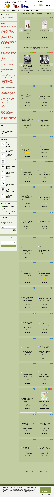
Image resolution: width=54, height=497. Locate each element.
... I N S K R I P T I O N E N (5, 130)
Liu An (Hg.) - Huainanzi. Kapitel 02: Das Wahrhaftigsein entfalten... (44, 352)
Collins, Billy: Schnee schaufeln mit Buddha (27, 377)
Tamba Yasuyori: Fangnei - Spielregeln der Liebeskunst (27, 150)
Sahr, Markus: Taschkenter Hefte (27, 301)
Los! (14, 230)
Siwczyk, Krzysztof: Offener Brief (44, 225)
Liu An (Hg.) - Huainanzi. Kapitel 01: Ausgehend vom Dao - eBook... (27, 99)
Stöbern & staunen (15, 10)
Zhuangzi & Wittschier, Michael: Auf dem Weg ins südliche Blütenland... (27, 175)
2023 (41, 471)
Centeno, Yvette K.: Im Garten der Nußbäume (27, 427)
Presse (20, 1)
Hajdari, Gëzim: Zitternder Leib (8, 209)
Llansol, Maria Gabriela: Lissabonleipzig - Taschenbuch (27, 225)
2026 (26, 471)
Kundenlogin (40, 1)
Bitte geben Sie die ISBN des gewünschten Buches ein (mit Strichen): (7, 223)
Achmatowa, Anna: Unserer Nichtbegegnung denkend (27, 402)
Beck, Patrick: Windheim (44, 199)
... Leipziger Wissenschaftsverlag (7, 131)
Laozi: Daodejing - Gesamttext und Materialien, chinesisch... (27, 124)
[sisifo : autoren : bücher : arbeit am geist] (16, 6)
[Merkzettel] (47, 5)
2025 (31, 471)
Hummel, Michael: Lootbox (27, 31)
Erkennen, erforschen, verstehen (30, 10)
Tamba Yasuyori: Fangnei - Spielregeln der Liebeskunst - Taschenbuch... (44, 453)
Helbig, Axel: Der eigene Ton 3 (44, 301)
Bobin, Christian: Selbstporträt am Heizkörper (44, 276)
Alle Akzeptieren (45, 488)
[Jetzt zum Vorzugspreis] (15, 203)
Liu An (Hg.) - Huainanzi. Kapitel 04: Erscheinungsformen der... (44, 377)
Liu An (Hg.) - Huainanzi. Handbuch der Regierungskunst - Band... (44, 402)
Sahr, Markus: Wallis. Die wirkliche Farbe (27, 326)
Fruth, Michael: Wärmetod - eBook (44, 175)
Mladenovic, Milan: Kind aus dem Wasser (27, 352)
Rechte (25, 1)
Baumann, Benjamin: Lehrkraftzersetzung (27, 66)
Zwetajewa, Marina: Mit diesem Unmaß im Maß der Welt (44, 427)
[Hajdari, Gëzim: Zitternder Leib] (8, 206)
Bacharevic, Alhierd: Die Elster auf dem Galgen (44, 124)
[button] (50, 5)
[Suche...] (41, 5)
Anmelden (8, 245)
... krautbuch (3, 128)
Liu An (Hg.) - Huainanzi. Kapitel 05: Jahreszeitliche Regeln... (27, 200)
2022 (45, 471)
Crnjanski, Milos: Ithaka (44, 326)
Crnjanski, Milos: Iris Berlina (27, 251)
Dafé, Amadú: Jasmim (44, 149)
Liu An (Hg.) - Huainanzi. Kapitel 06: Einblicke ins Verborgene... (27, 453)
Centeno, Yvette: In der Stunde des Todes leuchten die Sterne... (44, 31)
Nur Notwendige (45, 491)
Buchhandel (14, 2)
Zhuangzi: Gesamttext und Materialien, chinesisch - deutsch (44, 251)
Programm (6, 10)
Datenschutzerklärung (28, 492)
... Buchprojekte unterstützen (6, 134)
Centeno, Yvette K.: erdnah (44, 98)
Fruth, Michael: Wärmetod (44, 65)
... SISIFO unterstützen (5, 133)
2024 (36, 471)
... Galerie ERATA (4, 132)
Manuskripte (7, 2)
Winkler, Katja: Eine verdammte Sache (27, 276)
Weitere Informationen (45, 494)
